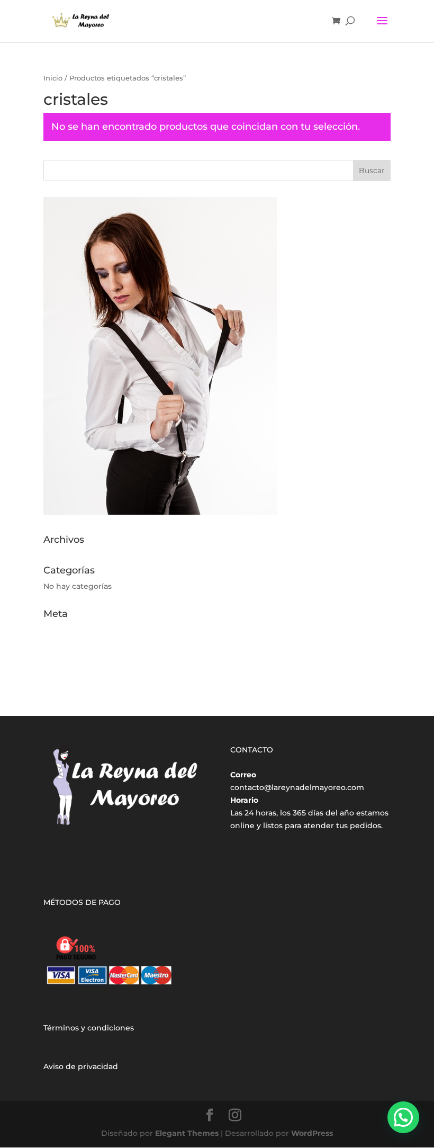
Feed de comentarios (84, 662)
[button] (403, 1117)
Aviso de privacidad (80, 1066)
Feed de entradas (77, 646)
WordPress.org (71, 678)
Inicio (52, 78)
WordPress (312, 1133)
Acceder (59, 629)
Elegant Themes (187, 1133)
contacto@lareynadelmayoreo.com (297, 787)
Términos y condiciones (88, 1028)
